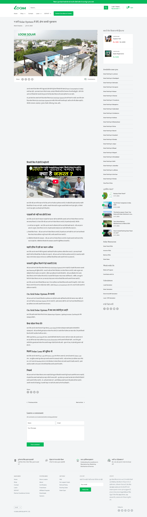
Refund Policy (63, 485)
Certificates (43, 485)
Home (15, 13)
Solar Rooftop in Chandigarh (111, 78)
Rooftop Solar (63, 487)
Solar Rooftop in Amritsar (110, 174)
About (41, 482)
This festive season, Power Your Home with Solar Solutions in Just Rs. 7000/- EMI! (122, 213)
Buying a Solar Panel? (119, 193)
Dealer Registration (118, 53)
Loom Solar (116, 36)
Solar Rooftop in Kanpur (110, 91)
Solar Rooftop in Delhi (109, 161)
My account (115, 8)
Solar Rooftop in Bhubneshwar (111, 122)
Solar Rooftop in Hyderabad (111, 109)
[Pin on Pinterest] (26, 79)
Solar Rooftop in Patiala (110, 178)
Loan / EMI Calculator (109, 298)
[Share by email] (32, 79)
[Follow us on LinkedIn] (117, 308)
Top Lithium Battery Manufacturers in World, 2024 (121, 222)
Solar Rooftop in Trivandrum (111, 100)
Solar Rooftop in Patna (109, 126)
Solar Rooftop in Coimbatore (111, 113)
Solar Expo (62, 490)
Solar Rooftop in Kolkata (110, 117)
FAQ (60, 479)
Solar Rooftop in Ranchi (109, 130)
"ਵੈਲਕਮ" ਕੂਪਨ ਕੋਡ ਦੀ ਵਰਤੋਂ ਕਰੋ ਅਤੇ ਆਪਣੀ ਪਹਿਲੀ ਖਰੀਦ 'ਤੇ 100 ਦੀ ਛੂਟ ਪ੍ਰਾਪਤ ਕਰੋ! (73, 2)
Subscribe (85, 489)
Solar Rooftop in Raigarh (110, 152)
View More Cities (108, 183)
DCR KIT (46, 13)
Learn (38, 13)
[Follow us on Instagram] (111, 308)
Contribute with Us (108, 274)
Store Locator (43, 479)
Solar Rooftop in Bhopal (109, 148)
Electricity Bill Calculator (110, 293)
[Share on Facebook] (22, 79)
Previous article (32, 402)
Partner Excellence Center (63, 13)
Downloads (42, 493)
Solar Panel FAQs (108, 246)
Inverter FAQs (107, 250)
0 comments (91, 79)
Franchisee (42, 487)
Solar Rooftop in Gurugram (110, 87)
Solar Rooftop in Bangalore (110, 104)
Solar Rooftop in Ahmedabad (111, 157)
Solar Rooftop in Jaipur (109, 144)
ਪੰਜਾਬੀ (16, 507)
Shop (21, 13)
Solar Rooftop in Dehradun (110, 82)
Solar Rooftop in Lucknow (110, 74)
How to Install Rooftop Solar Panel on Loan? (123, 232)
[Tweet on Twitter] (29, 79)
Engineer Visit (117, 38)
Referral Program (108, 270)
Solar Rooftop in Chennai (110, 95)
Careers (41, 496)
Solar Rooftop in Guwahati (110, 135)
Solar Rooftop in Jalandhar (110, 165)
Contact (30, 13)
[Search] (106, 8)
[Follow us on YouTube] (114, 308)
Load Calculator (107, 285)
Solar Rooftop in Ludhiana (110, 170)
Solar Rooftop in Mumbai (110, 139)
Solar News (106, 259)
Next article (79, 402)
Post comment (35, 444)
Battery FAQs (107, 255)
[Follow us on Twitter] (108, 308)
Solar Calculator (107, 289)
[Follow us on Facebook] (104, 308)
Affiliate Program (44, 490)
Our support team (64, 482)
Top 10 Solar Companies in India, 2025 (122, 204)
